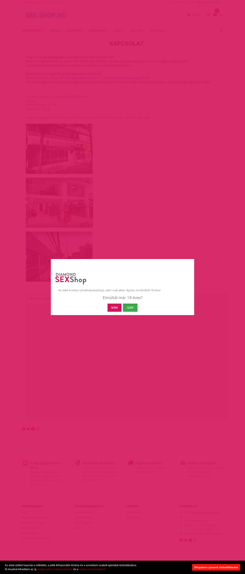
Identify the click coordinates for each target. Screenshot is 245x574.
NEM (114, 307)
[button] (107, 569)
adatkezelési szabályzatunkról (55, 569)
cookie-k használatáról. (92, 569)
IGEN (130, 307)
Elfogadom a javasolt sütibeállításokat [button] (216, 567)
